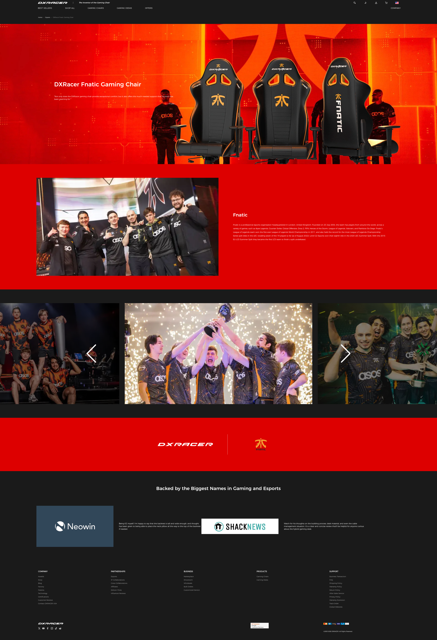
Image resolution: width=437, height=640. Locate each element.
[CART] (386, 2)
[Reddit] (61, 628)
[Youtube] (44, 628)
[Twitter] (40, 628)
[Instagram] (53, 628)
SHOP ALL (70, 8)
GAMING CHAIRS (96, 8)
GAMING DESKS (124, 8)
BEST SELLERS (45, 8)
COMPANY (396, 8)
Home (40, 17)
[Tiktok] (57, 628)
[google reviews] (260, 626)
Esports (47, 17)
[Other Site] (397, 2)
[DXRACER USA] (52, 2)
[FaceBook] (48, 628)
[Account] (376, 2)
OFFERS (149, 8)
